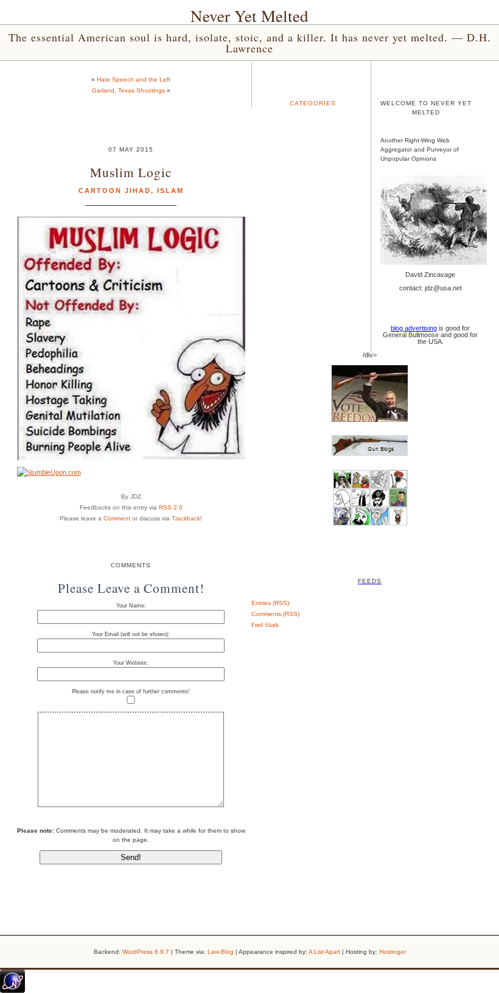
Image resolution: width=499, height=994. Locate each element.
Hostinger (392, 951)
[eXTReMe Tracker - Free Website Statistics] (12, 990)
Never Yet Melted (249, 16)
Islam (170, 190)
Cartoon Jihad (115, 190)
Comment (116, 518)
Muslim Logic (131, 172)
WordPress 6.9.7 (145, 951)
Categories (313, 103)
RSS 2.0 (171, 507)
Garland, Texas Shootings (128, 90)
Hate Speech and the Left (133, 79)
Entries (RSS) (270, 603)
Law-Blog (221, 951)
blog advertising (414, 328)
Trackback (186, 518)
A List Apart (324, 951)
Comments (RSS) (275, 614)
